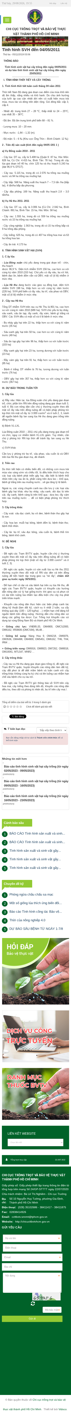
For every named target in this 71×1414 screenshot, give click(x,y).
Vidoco (63, 1409)
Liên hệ (64, 3)
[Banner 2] (35, 971)
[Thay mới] (33, 1303)
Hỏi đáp (52, 3)
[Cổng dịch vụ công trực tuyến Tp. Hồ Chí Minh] (35, 1036)
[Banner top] (35, 41)
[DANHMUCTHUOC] (35, 1094)
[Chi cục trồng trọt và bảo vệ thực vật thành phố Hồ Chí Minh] (35, 16)
